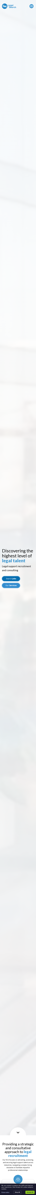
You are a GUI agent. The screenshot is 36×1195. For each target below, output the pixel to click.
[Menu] (31, 6)
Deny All (17, 1192)
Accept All (30, 1192)
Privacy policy (5, 1192)
